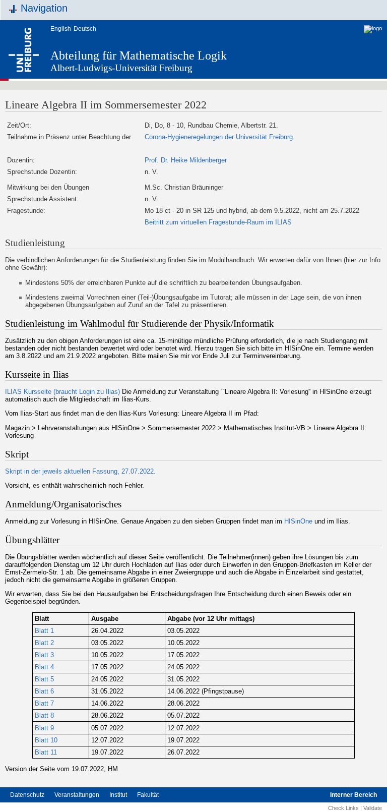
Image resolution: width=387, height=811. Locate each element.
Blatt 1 (44, 630)
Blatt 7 (44, 703)
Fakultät (148, 794)
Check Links (343, 808)
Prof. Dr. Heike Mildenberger (186, 160)
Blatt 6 (44, 691)
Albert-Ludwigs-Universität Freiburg (121, 68)
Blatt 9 (44, 728)
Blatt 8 (44, 715)
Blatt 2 (44, 643)
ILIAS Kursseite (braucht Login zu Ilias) (62, 391)
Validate (372, 808)
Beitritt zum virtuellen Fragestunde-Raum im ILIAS (218, 222)
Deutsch (85, 28)
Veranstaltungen (76, 794)
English (60, 28)
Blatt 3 (44, 655)
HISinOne (298, 521)
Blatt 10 (46, 740)
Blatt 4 (44, 667)
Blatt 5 (44, 679)
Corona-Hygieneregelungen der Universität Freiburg (219, 137)
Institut (118, 794)
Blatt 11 (46, 752)
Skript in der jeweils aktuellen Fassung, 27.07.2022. (80, 471)
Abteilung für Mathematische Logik (138, 55)
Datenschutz (27, 794)
